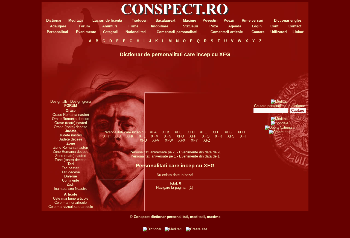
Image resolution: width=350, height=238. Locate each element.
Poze (213, 26)
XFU (143, 140)
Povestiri (210, 20)
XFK (130, 136)
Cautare (258, 32)
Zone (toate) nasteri (70, 156)
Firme (133, 26)
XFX (182, 140)
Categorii (110, 32)
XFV (156, 140)
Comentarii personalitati (177, 32)
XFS (231, 136)
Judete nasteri (70, 135)
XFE (203, 132)
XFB (165, 132)
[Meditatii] (279, 101)
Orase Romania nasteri (70, 115)
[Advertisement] (70, 71)
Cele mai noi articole (70, 202)
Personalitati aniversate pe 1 (154, 156)
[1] (191, 187)
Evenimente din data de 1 (199, 156)
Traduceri (140, 20)
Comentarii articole (227, 32)
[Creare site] (279, 132)
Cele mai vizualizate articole (70, 207)
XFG (228, 132)
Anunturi (109, 26)
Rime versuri (252, 20)
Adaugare (58, 26)
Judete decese (70, 139)
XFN (167, 136)
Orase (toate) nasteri (70, 123)
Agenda (234, 26)
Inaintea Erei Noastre (70, 189)
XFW (169, 140)
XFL (142, 136)
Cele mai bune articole (70, 198)
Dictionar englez (288, 20)
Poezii (229, 20)
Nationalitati (136, 32)
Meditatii (75, 20)
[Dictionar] (152, 229)
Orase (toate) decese (70, 127)
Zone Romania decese (70, 152)
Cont (274, 26)
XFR (218, 136)
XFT (243, 136)
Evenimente (86, 32)
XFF (215, 132)
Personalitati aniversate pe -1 (153, 152)
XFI (106, 136)
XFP (193, 136)
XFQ (206, 136)
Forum (84, 26)
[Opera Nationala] (279, 127)
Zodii (70, 184)
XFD (191, 132)
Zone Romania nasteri (70, 147)
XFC (178, 132)
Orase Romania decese (70, 119)
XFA (153, 132)
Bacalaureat (165, 20)
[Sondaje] (279, 123)
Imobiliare (159, 26)
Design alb (58, 101)
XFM (155, 136)
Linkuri (299, 32)
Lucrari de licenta (107, 20)
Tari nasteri (70, 168)
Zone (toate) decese (70, 160)
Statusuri (190, 26)
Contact (294, 26)
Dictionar (54, 20)
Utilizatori (278, 32)
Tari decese (71, 172)
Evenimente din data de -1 (200, 152)
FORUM (70, 106)
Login (257, 26)
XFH (241, 132)
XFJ (117, 136)
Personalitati (57, 32)
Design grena (80, 101)
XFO (180, 136)
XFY (194, 140)
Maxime (189, 20)
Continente (70, 180)
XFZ (206, 140)
